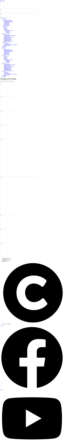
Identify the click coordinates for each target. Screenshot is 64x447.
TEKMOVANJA (6, 23)
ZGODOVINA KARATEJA (8, 30)
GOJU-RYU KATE (7, 45)
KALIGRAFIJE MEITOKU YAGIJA (10, 35)
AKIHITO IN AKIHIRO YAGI (9, 66)
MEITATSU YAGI (7, 36)
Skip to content (2, 0)
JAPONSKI (8, 32)
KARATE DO (6, 56)
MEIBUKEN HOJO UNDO (8, 41)
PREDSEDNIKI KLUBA (8, 50)
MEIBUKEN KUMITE (7, 38)
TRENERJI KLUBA (7, 25)
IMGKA (3, 33)
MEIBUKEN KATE (7, 67)
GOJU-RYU (6, 72)
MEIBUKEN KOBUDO (8, 39)
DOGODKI (4, 46)
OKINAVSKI (8, 61)
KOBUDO (5, 29)
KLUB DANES (6, 24)
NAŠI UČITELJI (6, 22)
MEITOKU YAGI (7, 34)
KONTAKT (4, 47)
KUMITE (5, 28)
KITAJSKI (7, 31)
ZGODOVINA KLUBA (8, 20)
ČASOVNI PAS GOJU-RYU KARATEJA (10, 44)
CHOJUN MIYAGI (7, 43)
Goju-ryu (3, 42)
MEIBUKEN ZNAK (7, 40)
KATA (5, 27)
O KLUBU (4, 19)
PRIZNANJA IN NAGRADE (8, 51)
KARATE (3, 26)
